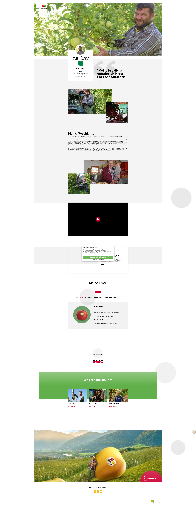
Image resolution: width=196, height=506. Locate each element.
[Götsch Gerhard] (77, 395)
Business (94, 498)
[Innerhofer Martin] (98, 395)
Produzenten (101, 498)
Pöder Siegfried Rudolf (114, 403)
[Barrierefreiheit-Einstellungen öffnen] (194, 432)
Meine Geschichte (71, 406)
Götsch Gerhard (71, 403)
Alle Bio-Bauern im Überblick (98, 411)
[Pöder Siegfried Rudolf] (118, 395)
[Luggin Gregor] (80, 63)
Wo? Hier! (146, 480)
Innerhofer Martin (93, 403)
